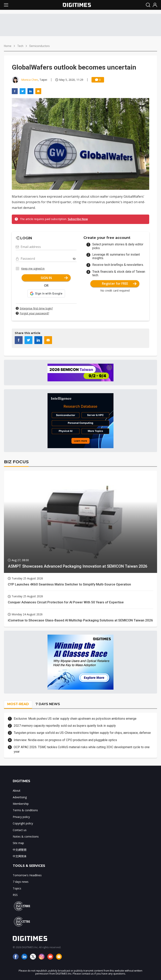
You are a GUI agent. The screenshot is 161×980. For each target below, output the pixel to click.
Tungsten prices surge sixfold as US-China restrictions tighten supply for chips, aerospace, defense (82, 733)
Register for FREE (115, 283)
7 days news (20, 882)
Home (7, 46)
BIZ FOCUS (16, 461)
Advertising (20, 797)
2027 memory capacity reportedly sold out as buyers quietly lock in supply (65, 726)
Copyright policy (23, 823)
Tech (20, 46)
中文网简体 (20, 856)
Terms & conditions (25, 810)
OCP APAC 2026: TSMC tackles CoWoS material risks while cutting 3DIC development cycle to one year (82, 749)
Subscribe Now (78, 219)
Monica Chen (29, 80)
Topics (17, 888)
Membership (21, 804)
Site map (18, 843)
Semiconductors (39, 46)
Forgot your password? (34, 313)
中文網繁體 (20, 850)
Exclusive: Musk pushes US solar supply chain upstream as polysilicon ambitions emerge (75, 718)
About (16, 790)
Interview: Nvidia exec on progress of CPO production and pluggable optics (65, 740)
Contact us (20, 830)
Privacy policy (21, 817)
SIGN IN (46, 278)
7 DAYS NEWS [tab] (48, 704)
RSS (15, 895)
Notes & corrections (26, 836)
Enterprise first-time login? (36, 308)
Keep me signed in (33, 268)
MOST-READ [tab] (18, 704)
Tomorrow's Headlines (27, 875)
